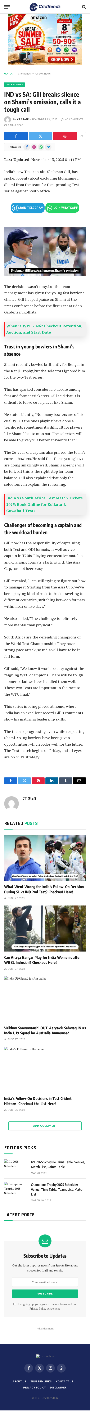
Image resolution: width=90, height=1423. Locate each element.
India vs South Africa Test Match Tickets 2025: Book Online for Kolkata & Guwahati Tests (44, 504)
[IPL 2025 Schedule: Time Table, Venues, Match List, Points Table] (15, 1167)
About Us (19, 1381)
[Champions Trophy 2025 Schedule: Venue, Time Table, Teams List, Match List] (15, 1190)
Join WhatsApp (65, 207)
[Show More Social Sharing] (82, 136)
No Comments (74, 119)
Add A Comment (45, 1125)
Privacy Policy (38, 1308)
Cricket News (43, 73)
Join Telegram (31, 207)
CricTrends (24, 73)
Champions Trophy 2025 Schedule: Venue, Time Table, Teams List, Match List (57, 1189)
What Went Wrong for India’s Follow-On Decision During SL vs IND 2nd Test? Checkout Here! (44, 889)
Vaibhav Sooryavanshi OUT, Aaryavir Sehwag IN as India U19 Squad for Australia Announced (45, 1030)
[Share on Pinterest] (65, 136)
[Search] (83, 7)
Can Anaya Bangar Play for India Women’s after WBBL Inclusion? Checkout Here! (42, 960)
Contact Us (64, 1381)
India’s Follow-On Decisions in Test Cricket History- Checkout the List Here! (38, 1101)
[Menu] (7, 7)
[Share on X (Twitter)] (40, 136)
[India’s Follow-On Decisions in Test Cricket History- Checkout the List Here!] (45, 1070)
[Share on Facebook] (16, 136)
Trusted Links (41, 1381)
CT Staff (23, 119)
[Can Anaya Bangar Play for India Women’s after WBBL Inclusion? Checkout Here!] (45, 928)
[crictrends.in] (45, 7)
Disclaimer (58, 1387)
